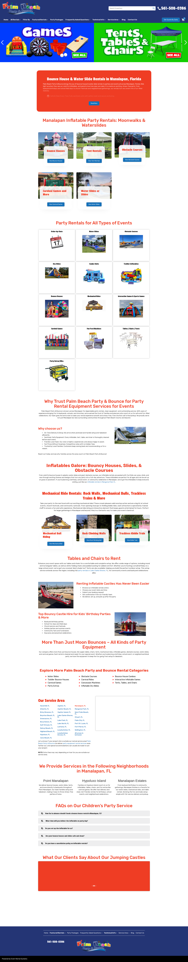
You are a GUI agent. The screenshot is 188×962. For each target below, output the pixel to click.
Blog (123, 20)
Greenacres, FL (46, 719)
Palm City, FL (80, 720)
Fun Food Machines (94, 329)
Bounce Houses (57, 296)
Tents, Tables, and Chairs (126, 683)
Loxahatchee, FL (63, 730)
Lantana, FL (62, 727)
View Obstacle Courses (132, 160)
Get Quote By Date (171, 20)
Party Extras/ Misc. (57, 361)
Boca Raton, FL (46, 722)
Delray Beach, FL (46, 728)
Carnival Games (56, 329)
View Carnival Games (55, 204)
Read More (94, 103)
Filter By (26, 20)
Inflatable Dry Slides (90, 686)
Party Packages (56, 20)
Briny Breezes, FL (47, 712)
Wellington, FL (80, 730)
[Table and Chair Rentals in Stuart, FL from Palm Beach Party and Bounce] (47, 42)
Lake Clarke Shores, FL (65, 716)
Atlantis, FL (44, 709)
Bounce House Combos (125, 676)
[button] (40, 20)
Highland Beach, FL (47, 731)
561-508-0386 (55, 942)
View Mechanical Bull (55, 544)
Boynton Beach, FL (47, 715)
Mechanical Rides (94, 296)
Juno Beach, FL (46, 738)
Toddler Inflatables (131, 264)
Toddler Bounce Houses (58, 679)
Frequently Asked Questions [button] (77, 20)
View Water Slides (94, 204)
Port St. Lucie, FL (81, 723)
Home (6, 20)
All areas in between (79, 734)
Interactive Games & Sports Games (131, 296)
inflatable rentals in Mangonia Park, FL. (101, 482)
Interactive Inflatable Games (127, 679)
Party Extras (53, 686)
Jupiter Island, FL (64, 712)
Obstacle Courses (131, 232)
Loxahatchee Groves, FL (62, 734)
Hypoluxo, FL (45, 735)
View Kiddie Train (132, 540)
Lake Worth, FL (63, 723)
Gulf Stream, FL (46, 725)
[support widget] (182, 957)
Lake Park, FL (62, 720)
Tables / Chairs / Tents (131, 329)
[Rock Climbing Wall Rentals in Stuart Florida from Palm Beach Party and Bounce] (94, 528)
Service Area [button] (113, 20)
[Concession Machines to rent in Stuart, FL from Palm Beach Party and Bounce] (141, 42)
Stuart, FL (79, 717)
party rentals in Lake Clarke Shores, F (92, 570)
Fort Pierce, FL (80, 727)
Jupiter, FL (61, 706)
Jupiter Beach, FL (64, 709)
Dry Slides (57, 264)
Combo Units (94, 264)
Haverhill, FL (44, 706)
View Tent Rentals (94, 161)
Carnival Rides (87, 679)
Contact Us (132, 20)
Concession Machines (90, 683)
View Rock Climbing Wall (94, 540)
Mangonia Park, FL (82, 709)
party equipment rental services (74, 743)
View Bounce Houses (55, 161)
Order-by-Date (57, 232)
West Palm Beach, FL (82, 713)
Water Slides (94, 232)
